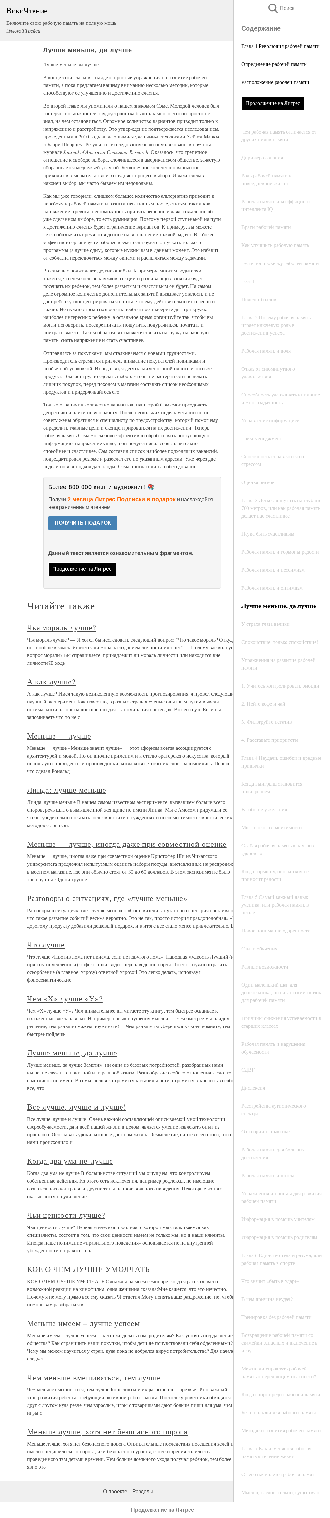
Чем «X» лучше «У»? (65, 998)
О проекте (115, 1491)
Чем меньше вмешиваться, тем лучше (94, 1377)
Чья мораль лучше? (61, 627)
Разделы (142, 1491)
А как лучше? (51, 681)
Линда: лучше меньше (66, 790)
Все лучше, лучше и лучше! (76, 1107)
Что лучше (46, 944)
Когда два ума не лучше (70, 1161)
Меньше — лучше (59, 735)
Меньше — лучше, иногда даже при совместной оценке (127, 844)
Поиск (281, 8)
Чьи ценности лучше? (66, 1215)
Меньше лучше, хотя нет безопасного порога (107, 1431)
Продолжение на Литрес (273, 103)
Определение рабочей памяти (274, 64)
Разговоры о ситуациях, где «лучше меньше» (107, 898)
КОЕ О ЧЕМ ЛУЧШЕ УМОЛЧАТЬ (88, 1269)
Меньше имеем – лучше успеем (83, 1323)
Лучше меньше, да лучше (72, 1052)
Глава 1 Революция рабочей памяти (280, 46)
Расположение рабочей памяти (275, 82)
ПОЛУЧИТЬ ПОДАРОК (83, 523)
